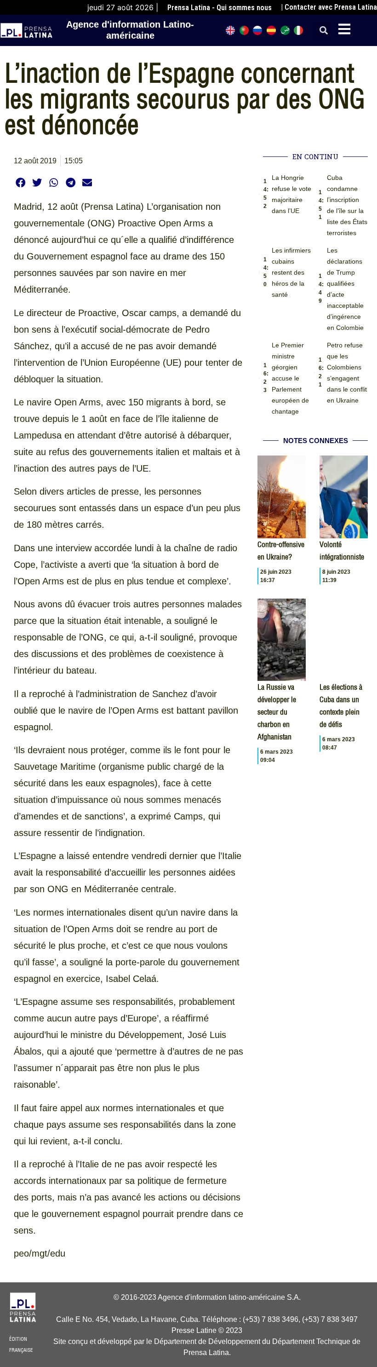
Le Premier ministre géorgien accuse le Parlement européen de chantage (290, 378)
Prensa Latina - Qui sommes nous (219, 7)
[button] (323, 30)
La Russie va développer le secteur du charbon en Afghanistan (276, 711)
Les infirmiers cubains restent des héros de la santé (291, 272)
